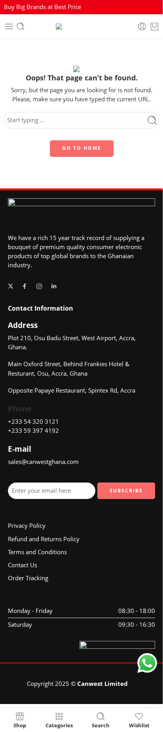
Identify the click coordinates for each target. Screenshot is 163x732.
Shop (19, 725)
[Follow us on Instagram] (39, 286)
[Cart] (154, 26)
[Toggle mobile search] (20, 26)
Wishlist (139, 725)
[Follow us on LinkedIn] (54, 286)
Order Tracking (28, 578)
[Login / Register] (142, 26)
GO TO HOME (81, 148)
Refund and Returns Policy (44, 539)
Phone (19, 409)
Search (101, 725)
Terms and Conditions (37, 552)
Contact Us (22, 565)
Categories (59, 725)
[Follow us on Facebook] (24, 286)
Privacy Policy (26, 525)
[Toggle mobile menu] (9, 26)
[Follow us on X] (10, 286)
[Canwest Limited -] (81, 26)
